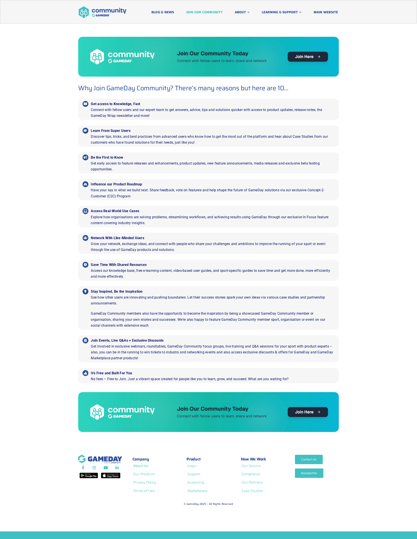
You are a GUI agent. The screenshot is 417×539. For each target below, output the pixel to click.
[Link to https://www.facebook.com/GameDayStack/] (83, 468)
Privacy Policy (144, 482)
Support (194, 474)
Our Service (251, 465)
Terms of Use (144, 491)
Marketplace (197, 491)
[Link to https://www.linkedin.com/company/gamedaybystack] (117, 468)
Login (192, 465)
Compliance (251, 474)
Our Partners (252, 482)
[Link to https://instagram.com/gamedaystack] (94, 468)
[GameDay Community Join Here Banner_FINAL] (208, 38)
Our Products (144, 474)
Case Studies (252, 491)
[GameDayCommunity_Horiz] (102, 7)
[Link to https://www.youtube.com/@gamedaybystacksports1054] (106, 468)
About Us (140, 465)
